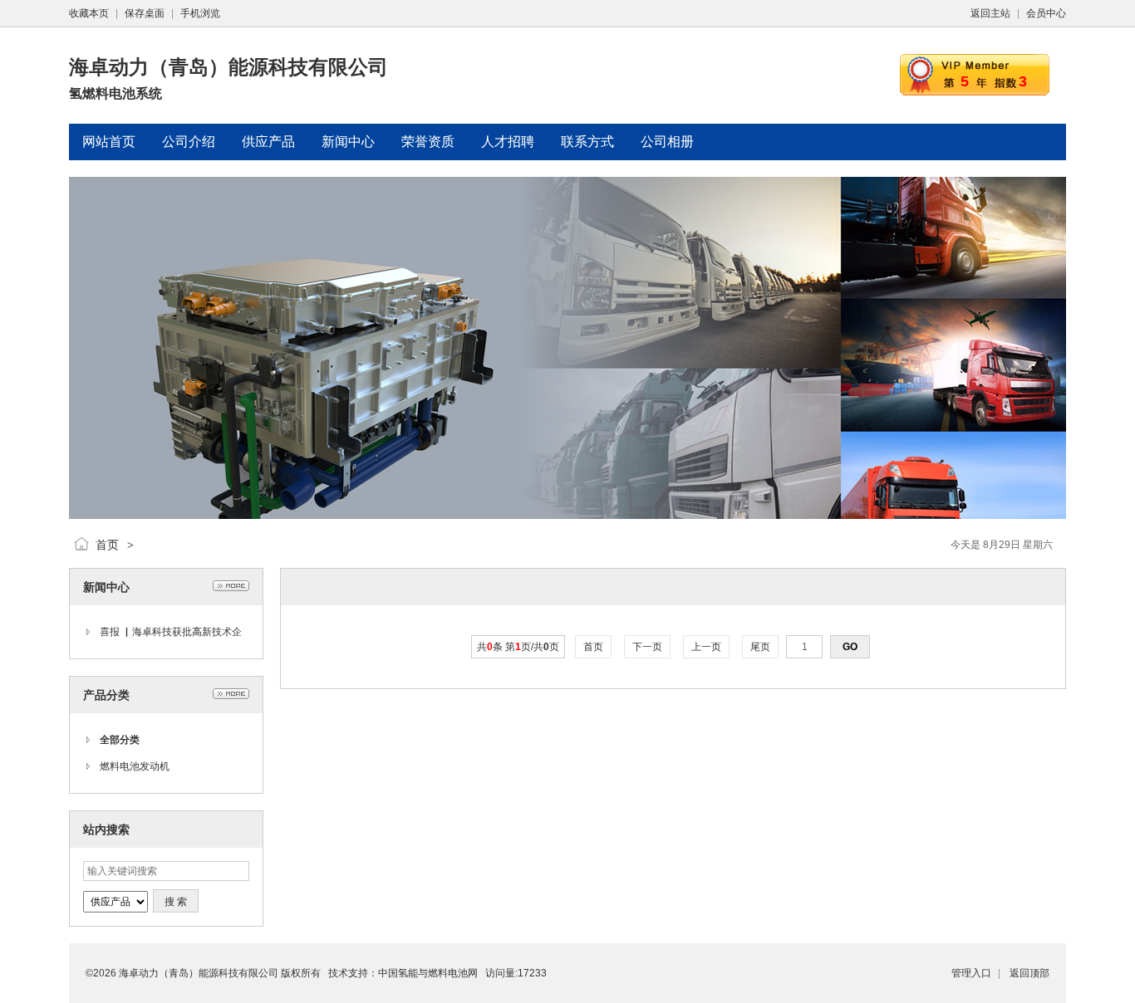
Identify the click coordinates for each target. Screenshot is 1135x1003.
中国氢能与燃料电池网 (428, 973)
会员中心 (1046, 13)
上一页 (706, 647)
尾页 (760, 647)
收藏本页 (89, 13)
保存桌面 (145, 13)
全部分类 (120, 740)
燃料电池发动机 (135, 766)
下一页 (647, 647)
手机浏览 (200, 13)
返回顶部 (1029, 973)
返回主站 (990, 13)
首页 (107, 544)
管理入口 (971, 973)
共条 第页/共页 (518, 647)
